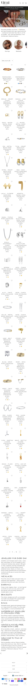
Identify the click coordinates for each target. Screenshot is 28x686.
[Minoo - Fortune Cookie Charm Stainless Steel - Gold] (8, 497)
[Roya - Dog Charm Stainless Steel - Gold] (8, 544)
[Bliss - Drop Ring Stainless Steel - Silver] (6, 368)
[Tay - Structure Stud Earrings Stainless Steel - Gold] (21, 251)
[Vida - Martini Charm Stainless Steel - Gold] (8, 448)
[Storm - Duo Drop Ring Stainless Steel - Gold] (21, 346)
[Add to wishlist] (11, 64)
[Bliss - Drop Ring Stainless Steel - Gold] (8, 368)
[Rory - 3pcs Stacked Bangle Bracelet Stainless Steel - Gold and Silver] (8, 399)
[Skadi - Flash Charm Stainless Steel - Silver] (6, 472)
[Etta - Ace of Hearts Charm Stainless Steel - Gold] (21, 472)
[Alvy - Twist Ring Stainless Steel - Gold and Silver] (8, 299)
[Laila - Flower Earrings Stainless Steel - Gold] (8, 201)
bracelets (22, 597)
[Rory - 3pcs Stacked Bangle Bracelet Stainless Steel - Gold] (7, 399)
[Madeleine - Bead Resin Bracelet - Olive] (6, 83)
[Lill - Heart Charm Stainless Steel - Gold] (21, 520)
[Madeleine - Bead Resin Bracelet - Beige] (8, 83)
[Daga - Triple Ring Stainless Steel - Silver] (6, 223)
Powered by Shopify (14, 684)
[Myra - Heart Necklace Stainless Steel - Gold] (8, 178)
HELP (13, 662)
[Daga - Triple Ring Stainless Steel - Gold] (8, 223)
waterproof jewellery (14, 617)
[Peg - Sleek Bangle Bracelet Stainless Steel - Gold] (21, 424)
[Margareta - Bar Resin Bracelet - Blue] (18, 83)
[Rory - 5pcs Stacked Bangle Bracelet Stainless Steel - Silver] (19, 373)
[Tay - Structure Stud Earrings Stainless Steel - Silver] (19, 251)
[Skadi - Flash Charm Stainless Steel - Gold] (8, 472)
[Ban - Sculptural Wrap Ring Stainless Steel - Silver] (19, 226)
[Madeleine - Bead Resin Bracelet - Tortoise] (4, 83)
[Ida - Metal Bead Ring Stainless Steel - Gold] (8, 154)
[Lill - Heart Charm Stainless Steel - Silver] (19, 520)
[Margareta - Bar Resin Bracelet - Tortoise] (19, 83)
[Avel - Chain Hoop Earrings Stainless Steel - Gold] (21, 275)
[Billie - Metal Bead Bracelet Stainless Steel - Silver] (6, 322)
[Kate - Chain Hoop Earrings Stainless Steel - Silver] (19, 322)
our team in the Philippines (15, 632)
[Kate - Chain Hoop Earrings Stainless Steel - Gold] (21, 322)
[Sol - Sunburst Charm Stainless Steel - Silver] (19, 495)
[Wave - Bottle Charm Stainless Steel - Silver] (19, 448)
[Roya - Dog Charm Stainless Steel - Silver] (6, 544)
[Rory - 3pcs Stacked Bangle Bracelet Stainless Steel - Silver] (5, 399)
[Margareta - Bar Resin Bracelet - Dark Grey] (21, 83)
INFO (13, 665)
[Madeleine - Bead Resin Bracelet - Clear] (9, 83)
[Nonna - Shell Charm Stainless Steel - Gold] (8, 520)
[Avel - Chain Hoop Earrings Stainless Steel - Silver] (19, 275)
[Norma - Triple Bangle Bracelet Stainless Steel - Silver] (6, 277)
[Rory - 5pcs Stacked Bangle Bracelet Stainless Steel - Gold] (20, 373)
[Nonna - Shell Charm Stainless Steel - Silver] (6, 520)
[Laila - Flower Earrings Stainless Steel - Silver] (6, 201)
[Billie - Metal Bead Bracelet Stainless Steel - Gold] (8, 322)
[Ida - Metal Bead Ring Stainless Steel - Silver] (6, 154)
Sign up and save (13, 672)
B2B (14, 669)
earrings (22, 587)
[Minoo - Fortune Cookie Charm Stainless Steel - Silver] (6, 497)
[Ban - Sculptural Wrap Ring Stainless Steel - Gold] (21, 226)
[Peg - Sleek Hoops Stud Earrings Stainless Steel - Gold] (8, 424)
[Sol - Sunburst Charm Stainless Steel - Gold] (21, 495)
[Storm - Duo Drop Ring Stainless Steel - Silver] (19, 346)
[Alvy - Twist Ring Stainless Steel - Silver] (5, 299)
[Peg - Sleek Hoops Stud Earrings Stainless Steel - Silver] (6, 424)
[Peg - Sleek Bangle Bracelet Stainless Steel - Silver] (19, 424)
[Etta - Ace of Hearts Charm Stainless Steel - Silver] (19, 472)
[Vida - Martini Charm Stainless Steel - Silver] (6, 448)
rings (4, 607)
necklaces (3, 580)
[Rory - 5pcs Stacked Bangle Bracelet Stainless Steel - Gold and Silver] (22, 373)
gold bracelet (21, 598)
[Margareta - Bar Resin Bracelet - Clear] (23, 83)
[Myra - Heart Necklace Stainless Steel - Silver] (6, 178)
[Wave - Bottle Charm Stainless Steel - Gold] (21, 448)
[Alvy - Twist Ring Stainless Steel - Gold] (7, 299)
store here (4, 649)
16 (16, 552)
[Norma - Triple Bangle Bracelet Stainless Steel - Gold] (8, 277)
